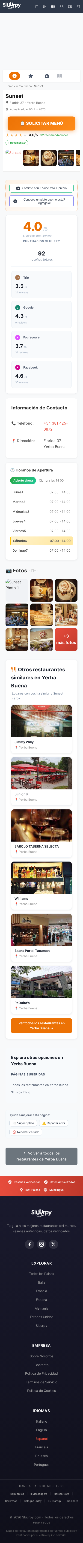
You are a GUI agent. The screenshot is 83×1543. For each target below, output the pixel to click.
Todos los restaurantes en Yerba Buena (39, 1085)
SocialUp (72, 1501)
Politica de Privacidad (41, 1373)
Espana (41, 1300)
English (41, 1430)
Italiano (41, 1421)
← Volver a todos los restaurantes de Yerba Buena (41, 1156)
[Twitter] (53, 1244)
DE (70, 6)
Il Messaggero (38, 1493)
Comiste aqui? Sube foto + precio (44, 188)
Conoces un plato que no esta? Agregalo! (44, 201)
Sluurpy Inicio (20, 1092)
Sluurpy (41, 1325)
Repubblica (17, 1493)
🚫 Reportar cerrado (25, 1132)
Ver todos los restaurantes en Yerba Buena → (41, 1025)
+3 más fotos (66, 639)
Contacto (41, 1365)
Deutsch (41, 1456)
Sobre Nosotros (41, 1356)
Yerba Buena (23, 86)
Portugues (41, 1464)
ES (53, 6)
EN (44, 6)
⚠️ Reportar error (53, 1123)
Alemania (41, 1308)
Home (9, 86)
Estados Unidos (41, 1317)
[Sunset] (14, 158)
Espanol (41, 1439)
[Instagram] (41, 1244)
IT (36, 6)
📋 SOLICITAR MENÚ (41, 123)
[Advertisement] (41, 41)
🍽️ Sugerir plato (23, 1123)
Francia (41, 1291)
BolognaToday (33, 1501)
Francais (41, 1447)
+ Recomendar (17, 142)
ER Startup (54, 1501)
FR (61, 6)
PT (78, 6)
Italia (41, 1282)
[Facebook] (29, 1244)
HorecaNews (61, 1493)
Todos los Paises (41, 1274)
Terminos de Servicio (41, 1382)
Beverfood (11, 1501)
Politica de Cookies (41, 1391)
